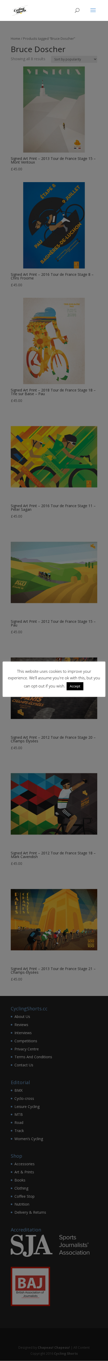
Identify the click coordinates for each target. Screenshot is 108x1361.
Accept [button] (75, 686)
